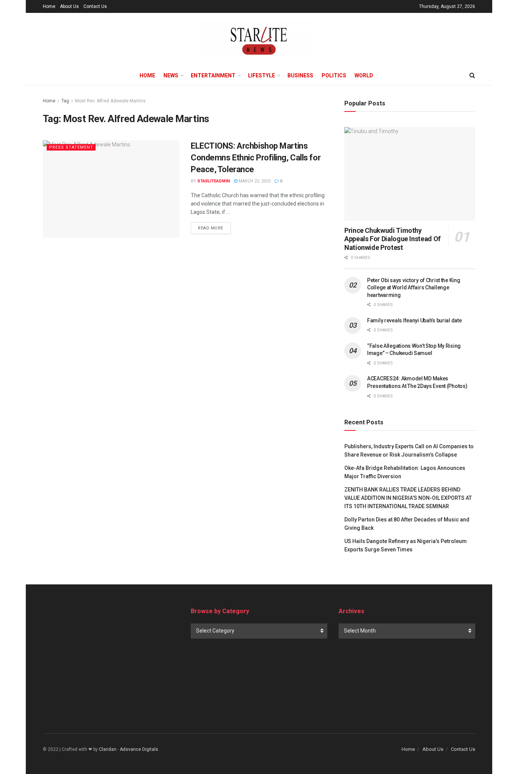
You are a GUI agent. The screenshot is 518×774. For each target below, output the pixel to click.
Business (300, 75)
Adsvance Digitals (139, 749)
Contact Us (95, 6)
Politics (334, 75)
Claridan (107, 749)
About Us (69, 6)
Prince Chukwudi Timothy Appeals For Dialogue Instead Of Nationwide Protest (392, 238)
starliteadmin (213, 181)
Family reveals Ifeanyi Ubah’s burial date (414, 320)
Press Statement (71, 147)
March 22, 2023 (253, 181)
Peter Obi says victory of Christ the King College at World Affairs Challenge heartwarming (413, 287)
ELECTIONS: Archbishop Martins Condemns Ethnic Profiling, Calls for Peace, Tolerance (255, 157)
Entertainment (213, 75)
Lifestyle (261, 75)
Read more (210, 228)
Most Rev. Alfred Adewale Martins (110, 101)
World (364, 75)
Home (49, 6)
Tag (65, 101)
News (170, 75)
